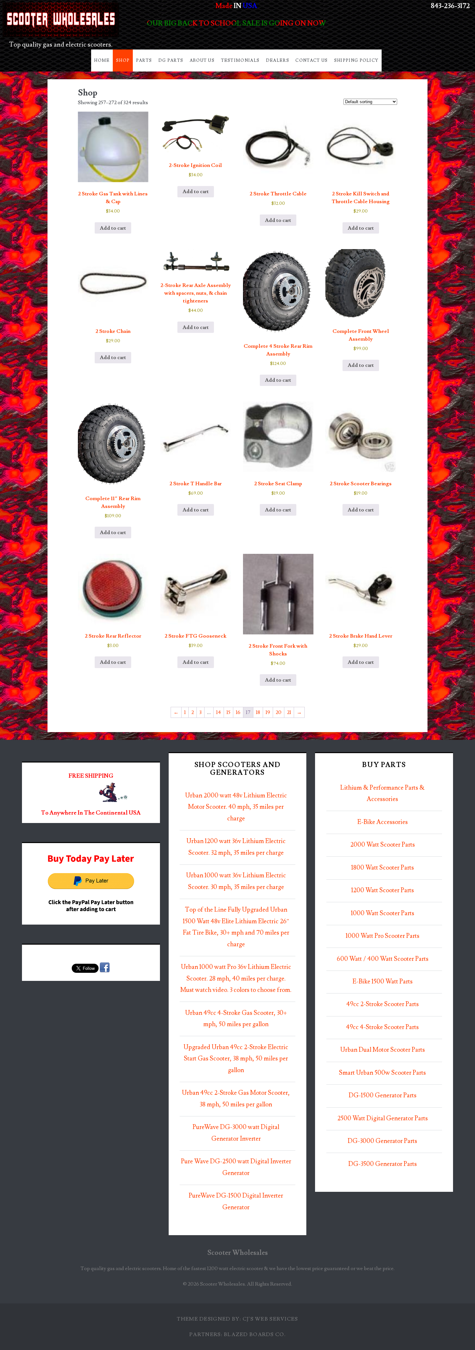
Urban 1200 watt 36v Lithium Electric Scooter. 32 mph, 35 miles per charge (236, 847)
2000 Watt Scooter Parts (382, 845)
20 (278, 712)
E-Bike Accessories (382, 822)
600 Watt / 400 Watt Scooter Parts (382, 959)
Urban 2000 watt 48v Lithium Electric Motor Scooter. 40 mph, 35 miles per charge (236, 807)
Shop (123, 60)
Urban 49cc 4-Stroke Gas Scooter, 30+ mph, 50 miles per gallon (236, 1019)
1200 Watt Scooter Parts (382, 890)
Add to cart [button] (113, 228)
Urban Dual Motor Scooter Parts (382, 1050)
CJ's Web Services (270, 1319)
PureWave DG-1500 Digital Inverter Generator (236, 1202)
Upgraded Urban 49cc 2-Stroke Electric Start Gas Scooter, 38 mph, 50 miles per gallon (236, 1058)
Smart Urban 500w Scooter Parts (382, 1073)
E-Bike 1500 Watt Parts (383, 982)
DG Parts (170, 60)
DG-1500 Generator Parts (383, 1096)
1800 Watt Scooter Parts (382, 868)
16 (238, 712)
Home (102, 60)
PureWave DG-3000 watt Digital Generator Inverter (236, 1133)
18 (258, 712)
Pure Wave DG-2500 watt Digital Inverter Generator (236, 1167)
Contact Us (311, 60)
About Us (202, 60)
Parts (144, 60)
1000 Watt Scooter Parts (382, 913)
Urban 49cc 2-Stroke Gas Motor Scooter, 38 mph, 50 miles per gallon (236, 1099)
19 (268, 712)
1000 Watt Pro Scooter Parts (382, 936)
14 (218, 712)
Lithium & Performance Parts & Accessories (382, 794)
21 (289, 712)
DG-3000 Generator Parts (382, 1141)
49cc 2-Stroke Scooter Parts (382, 1004)
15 (228, 712)
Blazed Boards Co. (255, 1334)
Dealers (277, 60)
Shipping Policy (356, 60)
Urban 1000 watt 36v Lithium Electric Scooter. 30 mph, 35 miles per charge (236, 881)
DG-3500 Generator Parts (382, 1164)
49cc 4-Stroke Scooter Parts (382, 1027)
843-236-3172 (450, 6)
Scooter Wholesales (237, 1252)
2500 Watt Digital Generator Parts (382, 1118)
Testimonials (240, 60)
